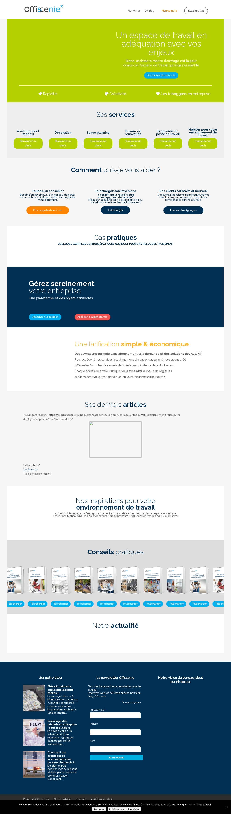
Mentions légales (101, 799)
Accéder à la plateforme (92, 317)
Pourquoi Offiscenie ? (36, 799)
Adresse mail (98, 709)
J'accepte (98, 809)
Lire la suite (30, 469)
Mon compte (169, 10)
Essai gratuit (196, 10)
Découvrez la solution (45, 317)
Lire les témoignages (183, 210)
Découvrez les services (161, 75)
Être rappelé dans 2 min (47, 210)
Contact (81, 799)
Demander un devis (28, 143)
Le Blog (149, 10)
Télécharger (115, 210)
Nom (92, 741)
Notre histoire (62, 799)
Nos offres (134, 10)
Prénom (94, 724)
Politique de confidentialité (124, 809)
